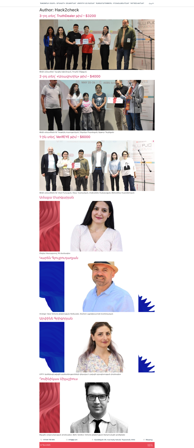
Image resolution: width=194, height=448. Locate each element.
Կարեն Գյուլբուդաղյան (58, 258)
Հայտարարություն (104, 3)
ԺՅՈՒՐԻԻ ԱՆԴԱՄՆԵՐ (86, 3)
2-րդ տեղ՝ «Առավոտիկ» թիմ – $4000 (70, 76)
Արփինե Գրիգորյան (56, 318)
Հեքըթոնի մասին (47, 3)
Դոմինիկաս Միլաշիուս (58, 379)
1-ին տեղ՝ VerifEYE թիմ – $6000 (64, 137)
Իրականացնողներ (121, 3)
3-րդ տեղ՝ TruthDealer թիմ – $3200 (67, 16)
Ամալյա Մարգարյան (56, 197)
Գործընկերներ (137, 3)
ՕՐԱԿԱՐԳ (60, 3)
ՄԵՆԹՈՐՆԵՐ (71, 3)
